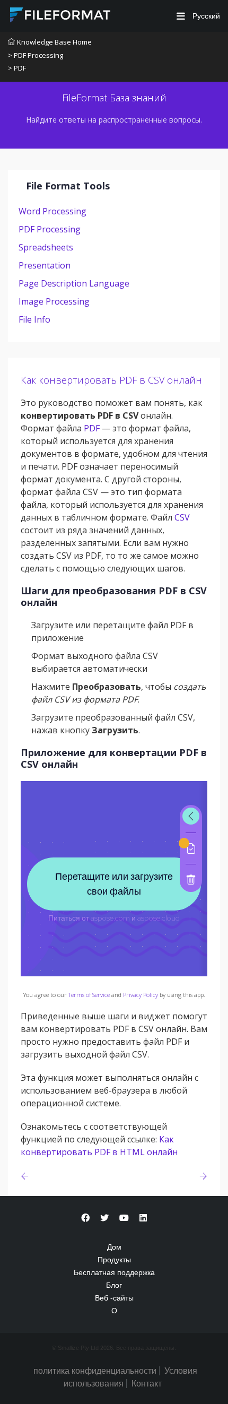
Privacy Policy (140, 995)
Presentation (45, 265)
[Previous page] (27, 1176)
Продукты (114, 1259)
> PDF (17, 68)
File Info (34, 319)
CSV (182, 517)
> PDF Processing (35, 55)
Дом (114, 1247)
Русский (205, 16)
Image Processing (54, 301)
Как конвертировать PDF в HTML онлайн (99, 1145)
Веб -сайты (114, 1298)
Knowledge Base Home (54, 42)
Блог (114, 1285)
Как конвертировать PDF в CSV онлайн (111, 380)
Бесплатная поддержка (114, 1272)
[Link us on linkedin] (143, 1218)
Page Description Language (74, 283)
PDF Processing (50, 229)
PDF (92, 428)
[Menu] (181, 16)
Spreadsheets (46, 247)
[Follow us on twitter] (104, 1218)
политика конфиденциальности (94, 1370)
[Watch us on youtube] (124, 1218)
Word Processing (52, 211)
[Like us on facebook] (85, 1218)
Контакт (146, 1383)
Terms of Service (89, 995)
